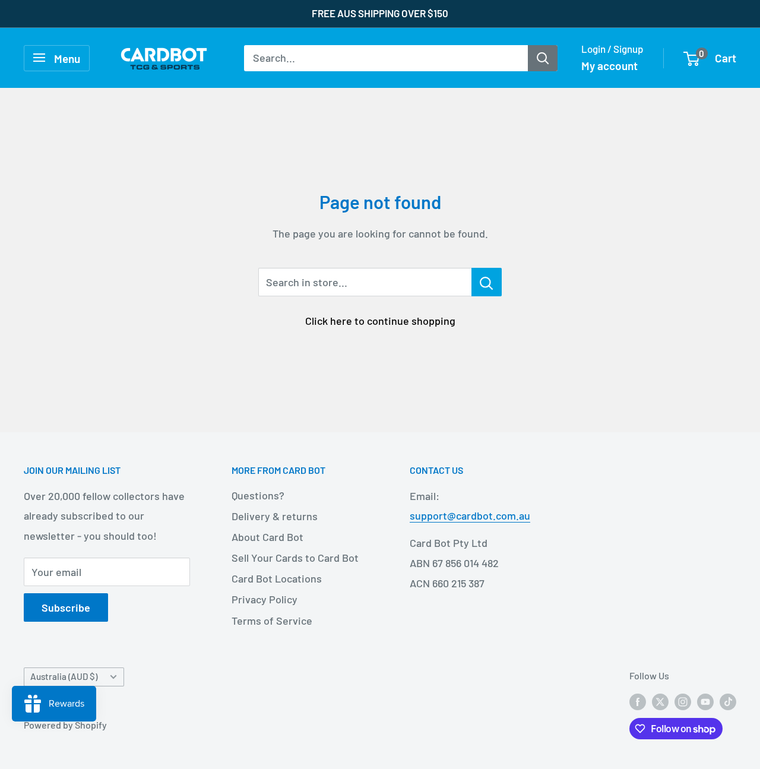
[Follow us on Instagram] (682, 701)
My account (609, 65)
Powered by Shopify (65, 724)
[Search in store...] (486, 282)
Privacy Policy (264, 599)
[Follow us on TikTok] (728, 701)
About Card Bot (267, 536)
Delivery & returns (275, 516)
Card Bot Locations (277, 578)
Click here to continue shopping (380, 320)
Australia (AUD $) (63, 676)
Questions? (258, 495)
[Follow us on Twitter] (660, 701)
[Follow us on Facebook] (637, 701)
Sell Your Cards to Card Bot (295, 557)
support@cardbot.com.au (470, 515)
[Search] (543, 58)
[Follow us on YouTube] (705, 701)
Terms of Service (272, 620)
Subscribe (66, 607)
